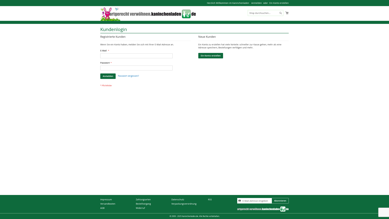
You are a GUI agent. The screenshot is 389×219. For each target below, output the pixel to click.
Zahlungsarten (143, 199)
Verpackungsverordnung (183, 203)
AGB (102, 208)
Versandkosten (107, 203)
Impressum (106, 199)
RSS (210, 199)
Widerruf (140, 208)
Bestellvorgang (143, 203)
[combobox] (265, 13)
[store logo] (150, 14)
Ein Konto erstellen (279, 3)
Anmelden (256, 3)
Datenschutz (177, 199)
